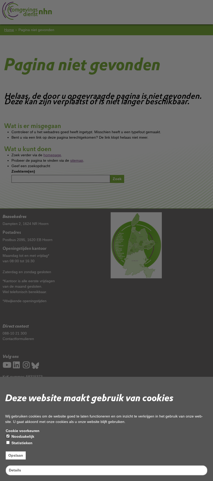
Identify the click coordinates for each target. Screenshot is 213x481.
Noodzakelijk (22, 436)
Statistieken (21, 443)
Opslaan (15, 455)
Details (15, 470)
